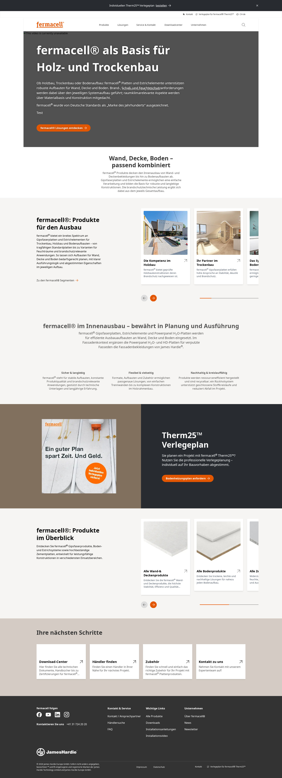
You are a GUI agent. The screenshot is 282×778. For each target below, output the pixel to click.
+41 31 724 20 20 (77, 724)
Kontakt (198, 766)
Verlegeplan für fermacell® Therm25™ (227, 766)
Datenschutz (159, 767)
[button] (104, 24)
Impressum (141, 767)
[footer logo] (141, 752)
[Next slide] (153, 298)
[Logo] (50, 25)
